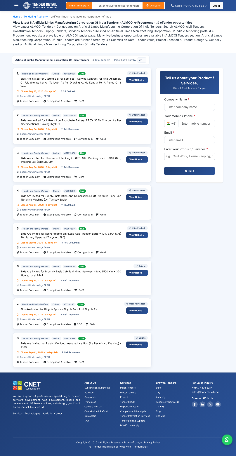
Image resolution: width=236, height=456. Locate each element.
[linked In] (202, 404)
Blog (158, 411)
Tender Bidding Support (132, 420)
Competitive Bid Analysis (133, 411)
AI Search (155, 5)
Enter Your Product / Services (186, 149)
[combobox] (189, 156)
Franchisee (90, 402)
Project (124, 397)
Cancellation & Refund (95, 411)
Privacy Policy (152, 442)
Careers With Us (93, 406)
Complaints (90, 397)
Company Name (176, 99)
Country (160, 406)
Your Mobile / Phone (179, 116)
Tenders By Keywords (167, 402)
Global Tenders (128, 392)
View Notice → (137, 80)
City (158, 392)
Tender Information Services (135, 416)
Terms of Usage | (133, 442)
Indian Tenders (78, 5)
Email (169, 132)
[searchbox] (190, 156)
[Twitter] (210, 404)
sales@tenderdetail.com (205, 392)
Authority (161, 397)
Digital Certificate (129, 406)
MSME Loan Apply (129, 425)
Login (216, 5)
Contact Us (90, 416)
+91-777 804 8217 (202, 387)
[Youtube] (218, 404)
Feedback (89, 392)
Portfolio (47, 413)
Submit (189, 171)
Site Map (160, 416)
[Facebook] (195, 404)
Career (58, 413)
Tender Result (127, 402)
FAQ (86, 420)
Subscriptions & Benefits (97, 387)
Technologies (32, 413)
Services (18, 413)
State (159, 387)
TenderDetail (140, 446)
